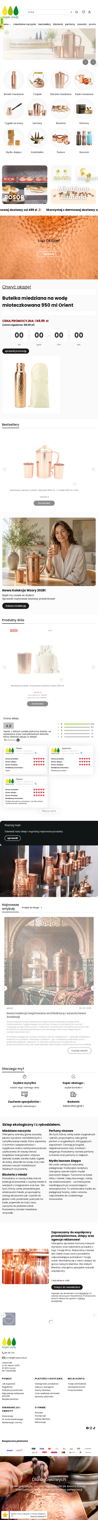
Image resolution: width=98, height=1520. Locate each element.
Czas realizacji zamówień (47, 1393)
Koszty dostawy (43, 1390)
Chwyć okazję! (16, 287)
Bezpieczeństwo (10, 1399)
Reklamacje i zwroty (12, 1422)
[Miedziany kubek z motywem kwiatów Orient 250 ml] (37, 655)
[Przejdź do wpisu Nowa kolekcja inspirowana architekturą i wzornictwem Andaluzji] (49, 961)
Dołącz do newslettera (67, 1287)
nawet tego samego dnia (24, 1087)
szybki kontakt (73, 1087)
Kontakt (39, 1412)
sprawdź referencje (24, 1106)
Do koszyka (44, 503)
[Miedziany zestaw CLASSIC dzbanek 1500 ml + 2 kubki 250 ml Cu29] (44, 460)
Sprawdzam (49, 1496)
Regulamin (84, 1293)
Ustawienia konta (76, 1387)
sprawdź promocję (15, 351)
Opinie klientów (42, 1419)
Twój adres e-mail (60, 1280)
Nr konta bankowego (12, 1419)
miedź (10, 1008)
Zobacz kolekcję (15, 606)
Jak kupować (8, 1383)
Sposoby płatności (44, 1396)
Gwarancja (7, 1416)
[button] (76, 12)
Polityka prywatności (12, 1390)
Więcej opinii (49, 811)
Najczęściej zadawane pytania (13, 1394)
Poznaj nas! (40, 1415)
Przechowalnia (75, 1390)
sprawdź (49, 254)
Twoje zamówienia (77, 1383)
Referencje (40, 1422)
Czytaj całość (79, 1050)
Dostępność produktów (47, 1383)
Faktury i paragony (44, 1387)
